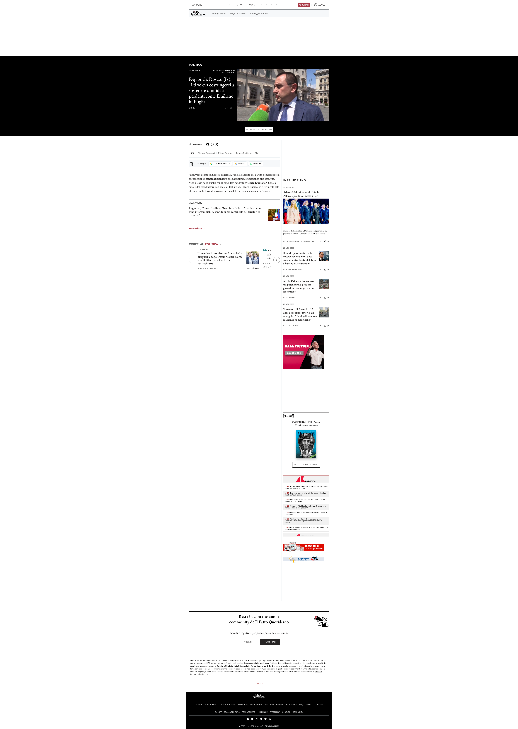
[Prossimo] (276, 260)
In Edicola (229, 5)
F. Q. (192, 108)
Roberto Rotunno (293, 270)
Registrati (270, 642)
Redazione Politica (207, 268)
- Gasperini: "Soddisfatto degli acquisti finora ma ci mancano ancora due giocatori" (305, 507)
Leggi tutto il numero (306, 464)
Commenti (197, 144)
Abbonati (304, 5)
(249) (257, 268)
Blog (236, 5)
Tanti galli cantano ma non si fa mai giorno (300, 317)
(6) (234, 108)
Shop (263, 5)
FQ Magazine (254, 5)
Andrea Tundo (291, 326)
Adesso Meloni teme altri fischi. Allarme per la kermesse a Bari (301, 194)
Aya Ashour (289, 298)
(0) (328, 241)
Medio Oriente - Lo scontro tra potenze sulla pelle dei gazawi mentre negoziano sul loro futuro (299, 286)
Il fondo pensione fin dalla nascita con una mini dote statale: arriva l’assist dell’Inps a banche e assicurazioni (299, 258)
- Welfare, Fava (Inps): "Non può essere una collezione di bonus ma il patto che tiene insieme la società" (303, 521)
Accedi (248, 642)
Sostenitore (269, 264)
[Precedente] (192, 260)
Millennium (243, 5)
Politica (195, 64)
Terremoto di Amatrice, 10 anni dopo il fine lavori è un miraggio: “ (298, 312)
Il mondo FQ (270, 5)
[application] (283, 95)
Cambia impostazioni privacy (249, 705)
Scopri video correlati (259, 129)
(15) (271, 267)
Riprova (259, 682)
